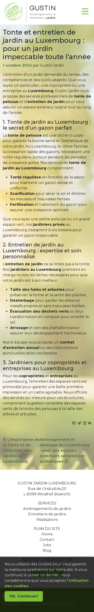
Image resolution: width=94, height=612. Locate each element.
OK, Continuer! (23, 596)
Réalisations (47, 519)
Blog (47, 550)
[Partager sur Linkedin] (84, 423)
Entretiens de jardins (47, 514)
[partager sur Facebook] (74, 423)
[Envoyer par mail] (89, 423)
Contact (47, 539)
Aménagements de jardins (47, 509)
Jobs (47, 545)
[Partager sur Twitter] (79, 423)
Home (47, 534)
